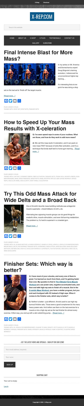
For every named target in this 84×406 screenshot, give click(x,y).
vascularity (24, 181)
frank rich (60, 176)
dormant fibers (26, 176)
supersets (45, 249)
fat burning (22, 246)
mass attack (50, 246)
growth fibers (70, 176)
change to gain (41, 327)
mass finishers (24, 178)
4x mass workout (34, 244)
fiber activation (39, 176)
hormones (42, 246)
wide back (65, 249)
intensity (35, 329)
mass (16, 178)
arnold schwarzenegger (68, 244)
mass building (61, 246)
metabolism (15, 249)
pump (53, 329)
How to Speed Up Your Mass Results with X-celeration (39, 125)
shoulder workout (33, 249)
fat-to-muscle (59, 327)
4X (14, 244)
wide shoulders (10, 251)
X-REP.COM (42, 16)
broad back (8, 246)
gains (30, 329)
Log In (6, 386)
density (50, 327)
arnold (56, 244)
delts (15, 246)
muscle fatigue (45, 329)
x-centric (59, 329)
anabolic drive (46, 244)
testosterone (55, 249)
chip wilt (17, 176)
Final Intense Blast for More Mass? (38, 55)
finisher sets (34, 109)
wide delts (73, 249)
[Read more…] (9, 96)
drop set (17, 109)
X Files (15, 107)
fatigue (14, 329)
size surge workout (63, 178)
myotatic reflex (50, 178)
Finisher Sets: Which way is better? (38, 267)
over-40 (23, 249)
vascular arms (13, 181)
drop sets (24, 109)
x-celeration (43, 181)
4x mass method (22, 244)
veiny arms (34, 181)
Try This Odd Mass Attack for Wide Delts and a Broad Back (40, 197)
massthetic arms (37, 178)
